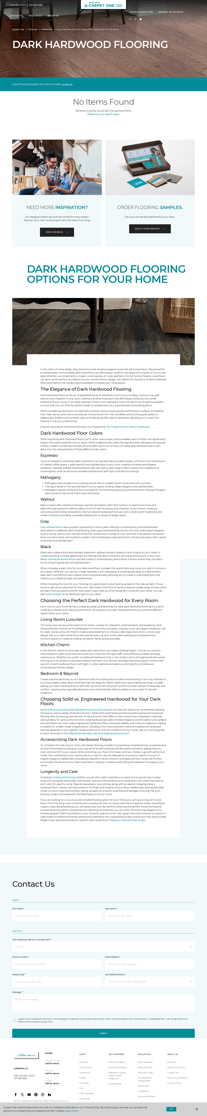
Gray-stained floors (51, 527)
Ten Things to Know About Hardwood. (128, 426)
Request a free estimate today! (128, 820)
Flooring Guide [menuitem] (145, 1072)
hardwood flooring (64, 777)
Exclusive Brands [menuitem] (146, 1096)
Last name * (111, 909)
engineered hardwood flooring (90, 709)
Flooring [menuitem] (83, 1062)
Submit (103, 1033)
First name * (18, 909)
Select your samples (147, 228)
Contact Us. (67, 84)
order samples (53, 594)
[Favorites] (135, 19)
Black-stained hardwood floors (58, 559)
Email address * (112, 957)
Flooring (33, 29)
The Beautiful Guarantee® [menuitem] (145, 1079)
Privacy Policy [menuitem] (174, 1083)
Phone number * (20, 957)
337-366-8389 (36, 5)
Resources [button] (35, 15)
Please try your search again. (103, 114)
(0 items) (141, 19)
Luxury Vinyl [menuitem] (85, 1067)
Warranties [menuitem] (143, 1086)
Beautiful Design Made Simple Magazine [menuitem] (117, 1075)
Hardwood (47, 29)
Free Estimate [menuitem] (86, 1093)
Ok (171, 1109)
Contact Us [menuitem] (172, 1072)
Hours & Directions (141, 12)
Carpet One (18, 29)
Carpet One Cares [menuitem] (176, 1067)
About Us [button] (53, 15)
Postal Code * (18, 975)
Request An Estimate (170, 12)
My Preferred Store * (115, 975)
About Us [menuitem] (172, 1062)
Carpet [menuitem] (82, 1078)
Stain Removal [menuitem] (145, 1062)
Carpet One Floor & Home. (35, 1101)
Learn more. (71, 1111)
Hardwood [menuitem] (84, 1072)
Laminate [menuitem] (84, 1083)
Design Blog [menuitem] (115, 1083)
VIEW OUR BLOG (54, 232)
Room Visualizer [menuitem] (117, 1062)
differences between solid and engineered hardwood (98, 733)
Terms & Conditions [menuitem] (177, 1078)
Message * (17, 992)
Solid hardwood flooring (54, 709)
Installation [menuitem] (143, 1091)
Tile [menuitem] (81, 1088)
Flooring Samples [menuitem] (117, 1067)
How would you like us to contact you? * (31, 940)
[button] (130, 19)
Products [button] (17, 15)
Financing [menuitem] (84, 1098)
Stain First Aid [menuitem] (145, 1067)
